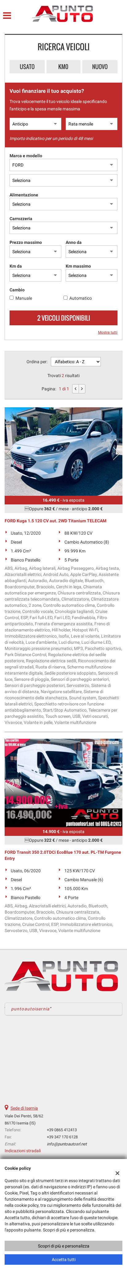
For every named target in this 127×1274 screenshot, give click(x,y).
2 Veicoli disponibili (63, 318)
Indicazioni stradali (23, 1150)
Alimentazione (24, 194)
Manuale (23, 298)
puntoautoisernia (30, 1008)
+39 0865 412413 (62, 1130)
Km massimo (78, 266)
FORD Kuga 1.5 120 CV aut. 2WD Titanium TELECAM (55, 520)
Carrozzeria (21, 218)
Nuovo (100, 67)
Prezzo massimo (26, 242)
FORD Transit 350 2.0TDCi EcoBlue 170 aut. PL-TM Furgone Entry (63, 855)
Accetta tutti (64, 1259)
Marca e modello (26, 155)
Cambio (17, 289)
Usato (27, 67)
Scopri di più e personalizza (63, 1245)
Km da (16, 266)
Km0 (63, 67)
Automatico (80, 298)
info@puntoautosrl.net (67, 1144)
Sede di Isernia (24, 1108)
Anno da (74, 242)
